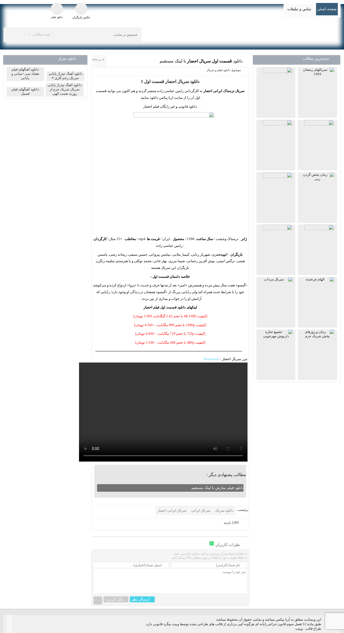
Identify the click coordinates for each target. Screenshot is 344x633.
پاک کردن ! (114, 599)
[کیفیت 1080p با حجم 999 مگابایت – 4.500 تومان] (170, 325)
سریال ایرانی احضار (172, 510)
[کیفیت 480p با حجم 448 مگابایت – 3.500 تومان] (170, 342)
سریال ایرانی (200, 510)
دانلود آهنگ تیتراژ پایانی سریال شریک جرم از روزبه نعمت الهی (65, 89)
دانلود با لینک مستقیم (201, 61)
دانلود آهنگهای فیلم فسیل (25, 91)
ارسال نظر (140, 599)
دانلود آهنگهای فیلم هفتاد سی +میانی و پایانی (25, 73)
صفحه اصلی (327, 9)
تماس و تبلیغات (299, 9)
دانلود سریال (224, 510)
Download (210, 359)
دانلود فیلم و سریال (218, 70)
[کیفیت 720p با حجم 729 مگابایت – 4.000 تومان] (170, 334)
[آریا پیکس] (293, 34)
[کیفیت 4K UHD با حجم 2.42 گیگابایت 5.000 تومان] (170, 316)
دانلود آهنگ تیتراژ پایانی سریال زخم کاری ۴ (65, 76)
